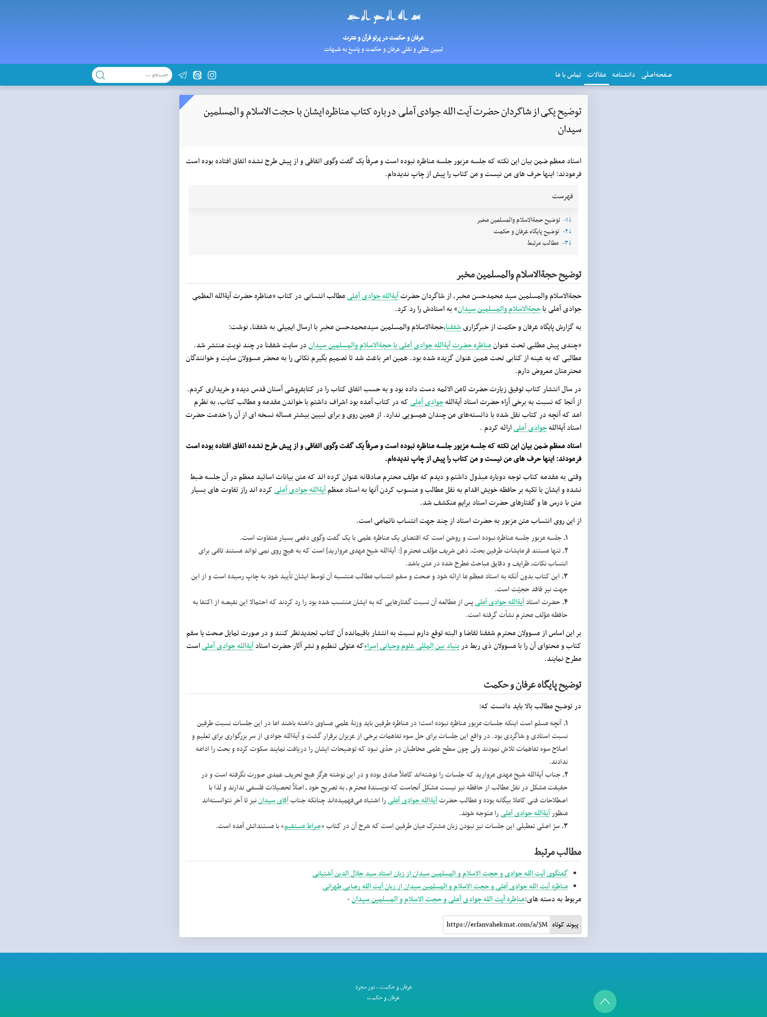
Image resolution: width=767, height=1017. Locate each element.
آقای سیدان (273, 800)
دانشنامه (623, 75)
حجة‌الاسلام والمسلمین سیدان (499, 309)
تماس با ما (568, 75)
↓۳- (567, 243)
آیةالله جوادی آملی (373, 296)
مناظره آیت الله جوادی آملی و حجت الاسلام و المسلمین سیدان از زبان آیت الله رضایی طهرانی (445, 886)
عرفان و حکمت (396, 987)
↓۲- (567, 231)
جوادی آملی (426, 402)
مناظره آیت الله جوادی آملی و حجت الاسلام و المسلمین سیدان (438, 899)
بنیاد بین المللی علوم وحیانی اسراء (411, 646)
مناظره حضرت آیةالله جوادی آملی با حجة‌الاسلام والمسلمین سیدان (399, 345)
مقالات (596, 75)
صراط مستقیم (303, 826)
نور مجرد (365, 987)
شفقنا (453, 327)
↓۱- (568, 220)
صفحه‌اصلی (656, 75)
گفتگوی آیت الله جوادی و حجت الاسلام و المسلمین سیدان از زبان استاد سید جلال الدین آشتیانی (440, 874)
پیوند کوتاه (565, 925)
